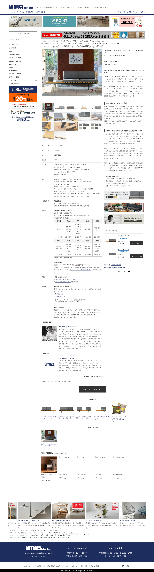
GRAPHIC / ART (14, 54)
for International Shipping (115, 267)
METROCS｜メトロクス (67, 358)
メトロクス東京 (116, 265)
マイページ (121, 12)
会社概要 (84, 566)
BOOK (11, 67)
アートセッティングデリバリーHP (81, 270)
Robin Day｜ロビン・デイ (67, 326)
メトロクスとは (19, 12)
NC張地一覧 (59, 294)
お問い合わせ (40, 12)
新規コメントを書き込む (92, 389)
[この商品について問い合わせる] (119, 272)
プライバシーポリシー (70, 566)
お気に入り (130, 12)
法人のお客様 (94, 566)
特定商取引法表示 (54, 566)
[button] (100, 74)
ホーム (10, 12)
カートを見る (140, 12)
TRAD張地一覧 (60, 296)
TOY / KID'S (13, 70)
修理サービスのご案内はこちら (65, 279)
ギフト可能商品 (14, 83)
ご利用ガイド (30, 12)
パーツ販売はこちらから (63, 282)
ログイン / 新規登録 (23, 33)
